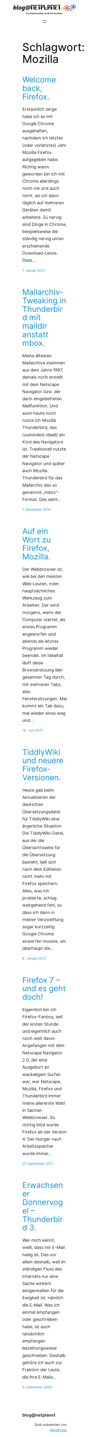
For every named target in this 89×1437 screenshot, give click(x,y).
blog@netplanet (39, 1415)
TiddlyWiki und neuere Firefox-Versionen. (42, 765)
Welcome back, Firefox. (39, 88)
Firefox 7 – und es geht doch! (44, 988)
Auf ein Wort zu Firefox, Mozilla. (36, 544)
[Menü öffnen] (44, 21)
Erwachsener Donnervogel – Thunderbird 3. (42, 1206)
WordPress (58, 1430)
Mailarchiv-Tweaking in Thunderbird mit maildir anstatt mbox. (44, 317)
